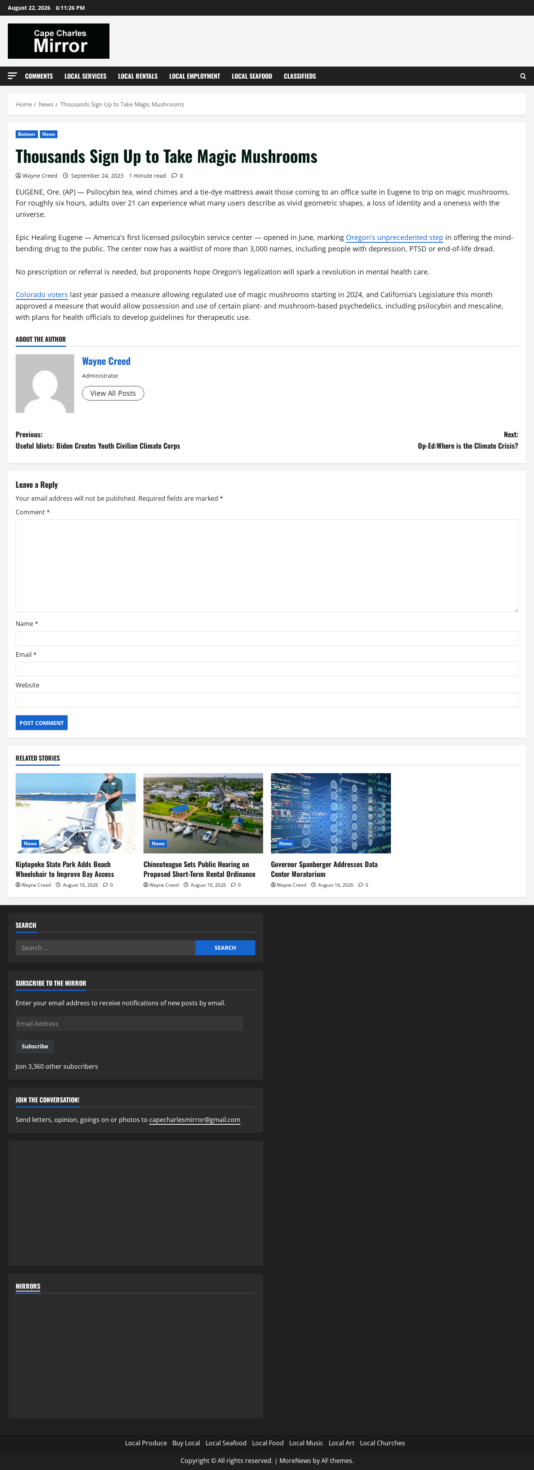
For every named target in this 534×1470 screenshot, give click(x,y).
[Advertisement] (135, 1203)
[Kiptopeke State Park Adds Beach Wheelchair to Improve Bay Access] (76, 813)
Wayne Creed (40, 175)
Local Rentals (138, 76)
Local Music (306, 1443)
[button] (12, 75)
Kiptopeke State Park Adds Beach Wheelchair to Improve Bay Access (65, 869)
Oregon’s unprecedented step (394, 237)
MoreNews (295, 1460)
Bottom (27, 134)
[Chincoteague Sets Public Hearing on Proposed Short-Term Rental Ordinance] (203, 813)
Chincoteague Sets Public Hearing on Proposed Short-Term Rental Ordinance (199, 869)
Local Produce (146, 1443)
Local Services (85, 76)
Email (26, 654)
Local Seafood (252, 76)
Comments (39, 76)
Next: (468, 440)
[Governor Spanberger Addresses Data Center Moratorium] (331, 813)
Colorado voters (42, 294)
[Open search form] (523, 76)
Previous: (98, 440)
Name (27, 623)
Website (27, 685)
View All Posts (113, 393)
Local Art (342, 1443)
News (48, 134)
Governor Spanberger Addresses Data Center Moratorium (324, 869)
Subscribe (35, 1046)
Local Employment (194, 76)
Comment (33, 512)
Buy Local (186, 1443)
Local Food (268, 1443)
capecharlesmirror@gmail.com (194, 1119)
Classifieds (300, 76)
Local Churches (382, 1443)
